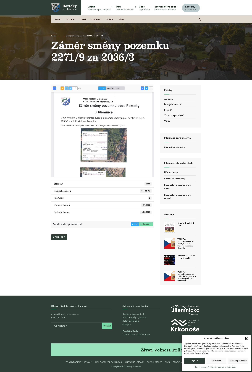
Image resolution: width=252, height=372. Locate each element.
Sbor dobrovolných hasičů (108, 362)
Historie (70, 19)
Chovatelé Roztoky (134, 362)
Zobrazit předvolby (237, 360)
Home (53, 35)
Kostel (83, 19)
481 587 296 (59, 317)
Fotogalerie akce (172, 104)
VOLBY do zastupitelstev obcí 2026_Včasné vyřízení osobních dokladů (185, 243)
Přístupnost (179, 362)
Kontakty (190, 8)
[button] (246, 338)
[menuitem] (191, 7)
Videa (121, 19)
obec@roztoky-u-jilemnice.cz (66, 314)
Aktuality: (169, 214)
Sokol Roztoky (154, 362)
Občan (99, 8)
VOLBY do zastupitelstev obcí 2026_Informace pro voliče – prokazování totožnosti (186, 276)
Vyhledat (107, 325)
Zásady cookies (200, 367)
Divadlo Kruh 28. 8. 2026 (185, 224)
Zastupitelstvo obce (165, 8)
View (135, 224)
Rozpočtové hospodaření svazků (177, 196)
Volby (167, 121)
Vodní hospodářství (173, 115)
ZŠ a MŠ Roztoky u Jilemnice (78, 362)
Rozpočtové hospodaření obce (177, 186)
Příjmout (194, 360)
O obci (58, 19)
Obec (144, 8)
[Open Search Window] (199, 19)
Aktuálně (168, 99)
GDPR (167, 362)
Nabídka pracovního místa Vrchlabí (186, 256)
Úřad (125, 8)
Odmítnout (216, 360)
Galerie (110, 19)
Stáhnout (146, 224)
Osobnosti (96, 19)
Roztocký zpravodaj (174, 178)
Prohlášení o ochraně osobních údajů (222, 367)
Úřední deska (171, 172)
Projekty (168, 110)
